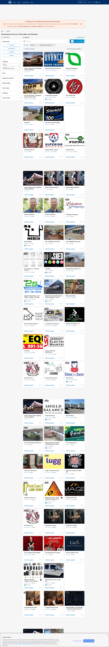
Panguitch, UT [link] (27, 243)
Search (8, 31)
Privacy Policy (38, 642)
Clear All (26, 45)
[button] (19, 64)
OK (107, 635)
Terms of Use (31, 642)
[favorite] (39, 76)
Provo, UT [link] (47, 189)
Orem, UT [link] (26, 151)
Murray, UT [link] (68, 216)
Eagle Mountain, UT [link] (49, 325)
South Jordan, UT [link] (27, 352)
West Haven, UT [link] (27, 216)
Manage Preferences (77, 640)
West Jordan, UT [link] (69, 325)
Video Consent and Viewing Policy (23, 644)
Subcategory (5, 67)
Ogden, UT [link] (47, 270)
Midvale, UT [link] (26, 472)
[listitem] (33, 65)
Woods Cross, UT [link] (27, 299)
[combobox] (11, 64)
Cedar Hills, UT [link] (27, 325)
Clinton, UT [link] (47, 299)
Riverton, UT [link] (26, 124)
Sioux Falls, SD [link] (69, 97)
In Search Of (11, 48)
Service (12, 55)
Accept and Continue (88, 640)
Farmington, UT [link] (48, 501)
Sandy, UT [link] (26, 444)
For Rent (11, 52)
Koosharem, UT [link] (69, 297)
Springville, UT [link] (48, 583)
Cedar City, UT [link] (27, 71)
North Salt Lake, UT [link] (70, 151)
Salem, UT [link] (47, 446)
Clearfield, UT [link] (68, 611)
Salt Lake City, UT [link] (48, 70)
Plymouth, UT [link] (48, 124)
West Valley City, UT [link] (28, 98)
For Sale (11, 45)
